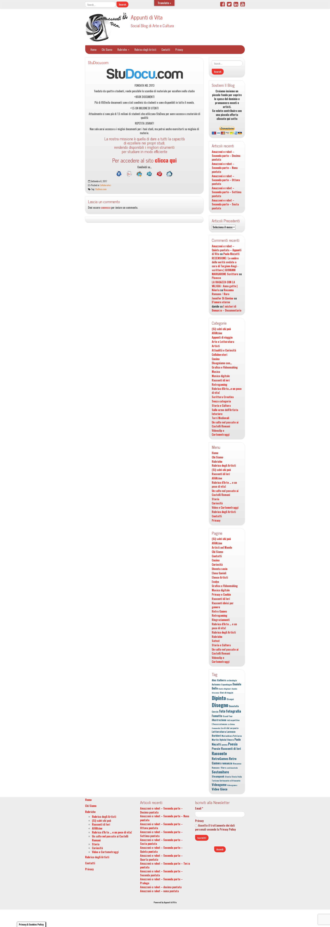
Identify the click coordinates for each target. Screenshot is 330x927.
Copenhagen (226, 684)
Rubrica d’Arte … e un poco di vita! (224, 485)
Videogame (219, 784)
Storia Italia (237, 776)
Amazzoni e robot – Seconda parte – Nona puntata (225, 168)
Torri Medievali (220, 418)
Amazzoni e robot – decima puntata (161, 887)
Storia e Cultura (221, 406)
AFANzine (217, 333)
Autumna (216, 684)
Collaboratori (105, 185)
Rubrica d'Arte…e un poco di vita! (226, 391)
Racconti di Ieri (221, 474)
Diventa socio (219, 569)
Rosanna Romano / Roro (223, 292)
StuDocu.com (98, 62)
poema (224, 744)
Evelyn (215, 582)
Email (199, 808)
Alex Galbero (219, 680)
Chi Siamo (107, 50)
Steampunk (218, 776)
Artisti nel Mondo (222, 548)
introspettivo (233, 720)
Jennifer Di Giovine (222, 298)
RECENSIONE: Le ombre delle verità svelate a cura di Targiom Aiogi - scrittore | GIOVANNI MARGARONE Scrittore (225, 266)
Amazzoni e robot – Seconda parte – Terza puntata (165, 865)
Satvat (216, 641)
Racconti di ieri (221, 380)
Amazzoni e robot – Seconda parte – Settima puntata (226, 192)
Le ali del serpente (229, 728)
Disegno (220, 704)
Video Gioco (219, 789)
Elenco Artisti (220, 577)
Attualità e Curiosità (224, 350)
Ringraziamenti (221, 620)
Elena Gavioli (219, 573)
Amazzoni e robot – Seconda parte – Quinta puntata (161, 850)
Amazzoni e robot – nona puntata (159, 891)
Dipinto (219, 697)
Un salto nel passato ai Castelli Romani (225, 424)
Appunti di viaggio (222, 337)
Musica (216, 372)
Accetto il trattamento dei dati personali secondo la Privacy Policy (215, 827)
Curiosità (217, 503)
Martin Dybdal (219, 739)
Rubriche (122, 50)
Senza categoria (221, 401)
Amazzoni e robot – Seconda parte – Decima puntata (226, 156)
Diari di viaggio (226, 692)
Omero (230, 739)
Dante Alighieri (224, 688)
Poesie (216, 748)
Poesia (233, 744)
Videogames (232, 785)
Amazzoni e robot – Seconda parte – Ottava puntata (226, 180)
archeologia (232, 680)
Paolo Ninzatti (231, 254)
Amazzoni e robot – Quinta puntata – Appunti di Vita (226, 250)
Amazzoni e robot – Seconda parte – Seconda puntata (161, 873)
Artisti (216, 346)
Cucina (215, 359)
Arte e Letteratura (223, 342)
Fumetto (217, 715)
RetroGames (220, 758)
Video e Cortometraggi (225, 508)
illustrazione (219, 720)
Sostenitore (220, 771)
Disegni (230, 699)
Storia (215, 499)
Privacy (179, 50)
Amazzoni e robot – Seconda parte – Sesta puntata (225, 204)
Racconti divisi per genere (223, 605)
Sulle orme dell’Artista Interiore (225, 412)
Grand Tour (228, 716)
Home (93, 50)
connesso (106, 207)
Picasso (216, 278)
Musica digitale (221, 376)
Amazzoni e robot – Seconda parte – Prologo (161, 881)
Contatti (165, 50)
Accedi (219, 849)
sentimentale (232, 767)
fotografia (233, 711)
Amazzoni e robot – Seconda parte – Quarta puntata (161, 857)
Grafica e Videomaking (225, 367)
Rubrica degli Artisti (145, 50)
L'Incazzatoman (219, 724)
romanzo (226, 763)
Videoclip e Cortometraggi (220, 433)
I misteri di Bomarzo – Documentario (226, 308)
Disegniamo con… (222, 363)
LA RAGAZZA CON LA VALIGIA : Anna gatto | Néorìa (225, 286)
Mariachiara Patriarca (232, 735)
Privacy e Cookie (221, 595)
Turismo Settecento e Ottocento (226, 780)
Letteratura (219, 731)
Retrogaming (219, 385)
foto (222, 711)
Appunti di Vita (147, 17)
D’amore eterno (221, 302)
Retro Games (219, 611)
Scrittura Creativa (223, 397)
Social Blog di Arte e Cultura (152, 25)
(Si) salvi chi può (221, 329)
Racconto (219, 753)
